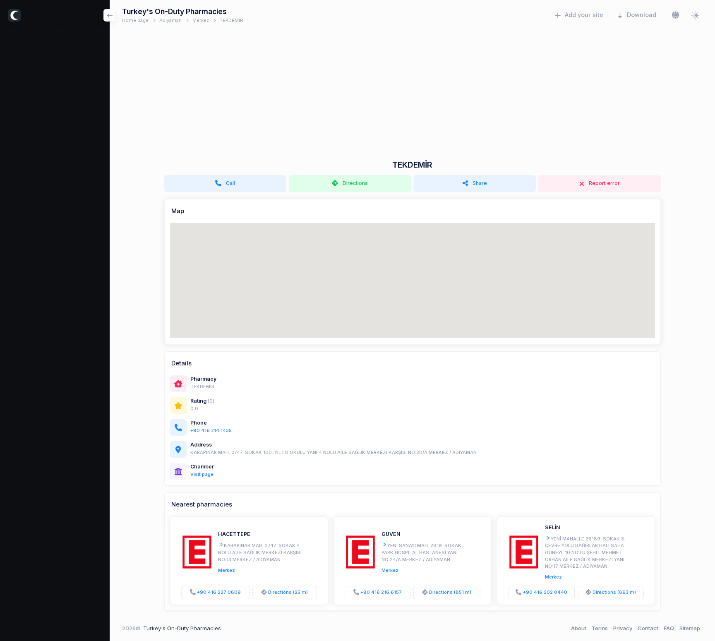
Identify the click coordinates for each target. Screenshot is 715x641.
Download (641, 14)
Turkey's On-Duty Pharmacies (182, 628)
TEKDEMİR (231, 20)
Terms (600, 628)
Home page (135, 20)
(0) (211, 401)
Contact (648, 628)
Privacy (622, 628)
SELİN (552, 527)
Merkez (200, 20)
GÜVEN (391, 534)
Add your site (584, 14)
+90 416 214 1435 (211, 430)
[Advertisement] (412, 98)
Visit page (202, 474)
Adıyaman (170, 20)
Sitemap (689, 628)
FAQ (669, 628)
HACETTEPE (234, 534)
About (578, 628)
